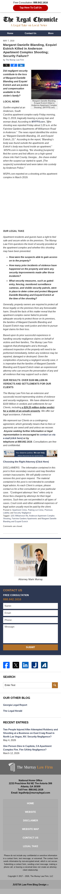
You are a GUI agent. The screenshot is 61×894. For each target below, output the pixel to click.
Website (30, 812)
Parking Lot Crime (35, 510)
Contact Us (30, 33)
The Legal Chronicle (30, 22)
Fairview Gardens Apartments (24, 518)
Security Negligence (22, 513)
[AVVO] (44, 665)
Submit (30, 647)
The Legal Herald (12, 711)
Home (10, 33)
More (50, 33)
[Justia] (35, 665)
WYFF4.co (37, 121)
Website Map (30, 829)
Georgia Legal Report (15, 705)
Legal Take (30, 846)
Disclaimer (30, 820)
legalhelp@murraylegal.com (34, 792)
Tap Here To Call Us (31, 7)
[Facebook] (6, 665)
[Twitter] (16, 665)
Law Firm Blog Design (29, 884)
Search (55, 685)
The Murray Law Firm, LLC (41, 876)
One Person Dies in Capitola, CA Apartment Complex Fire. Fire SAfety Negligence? (27, 748)
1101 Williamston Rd (19, 516)
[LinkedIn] (25, 665)
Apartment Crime (19, 510)
